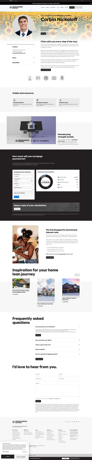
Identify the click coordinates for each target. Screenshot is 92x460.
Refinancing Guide (27, 431)
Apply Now (72, 7)
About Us (66, 7)
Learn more (38, 335)
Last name (60, 374)
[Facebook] (65, 421)
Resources (61, 7)
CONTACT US (38, 401)
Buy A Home (43, 7)
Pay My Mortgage (50, 438)
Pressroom (60, 438)
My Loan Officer (53, 7)
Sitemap (34, 455)
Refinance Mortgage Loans (28, 434)
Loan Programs (37, 435)
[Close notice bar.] (90, 3)
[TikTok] (79, 421)
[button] (23, 46)
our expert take (62, 254)
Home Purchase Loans (38, 431)
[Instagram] (72, 421)
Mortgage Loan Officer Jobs (62, 434)
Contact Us (60, 439)
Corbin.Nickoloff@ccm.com (18, 53)
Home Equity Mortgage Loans (40, 434)
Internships (60, 435)
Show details (24, 451)
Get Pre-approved (50, 257)
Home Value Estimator (50, 434)
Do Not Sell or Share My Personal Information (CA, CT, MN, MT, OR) (74, 436)
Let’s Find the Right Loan (51, 33)
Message (37, 383)
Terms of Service (57, 398)
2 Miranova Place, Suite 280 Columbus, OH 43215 (18, 50)
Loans (58, 7)
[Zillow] (76, 421)
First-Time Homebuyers (15, 435)
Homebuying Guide (15, 431)
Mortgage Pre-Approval (16, 434)
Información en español (62, 442)
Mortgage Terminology (50, 435)
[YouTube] (74, 421)
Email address (38, 378)
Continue (7, 456)
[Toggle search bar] (81, 1)
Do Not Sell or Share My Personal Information (21, 457)
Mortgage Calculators (50, 431)
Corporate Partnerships (62, 431)
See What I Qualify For (75, 458)
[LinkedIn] (67, 421)
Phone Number (61, 378)
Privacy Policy (51, 398)
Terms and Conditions (73, 439)
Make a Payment (79, 7)
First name (37, 374)
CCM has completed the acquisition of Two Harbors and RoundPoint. (46, 3)
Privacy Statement (5, 451)
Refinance (47, 7)
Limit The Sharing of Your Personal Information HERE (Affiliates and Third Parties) (74, 432)
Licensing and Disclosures (74, 438)
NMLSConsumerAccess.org (51, 439)
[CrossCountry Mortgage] (16, 7)
